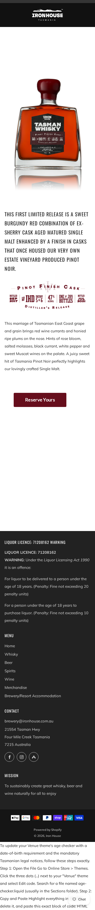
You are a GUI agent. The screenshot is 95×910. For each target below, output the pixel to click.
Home (10, 645)
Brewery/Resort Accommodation (33, 695)
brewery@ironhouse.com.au (29, 721)
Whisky (11, 654)
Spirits (10, 670)
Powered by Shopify (48, 830)
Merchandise (16, 687)
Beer (8, 662)
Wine (9, 679)
